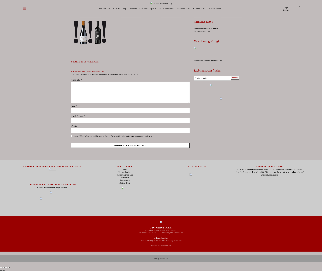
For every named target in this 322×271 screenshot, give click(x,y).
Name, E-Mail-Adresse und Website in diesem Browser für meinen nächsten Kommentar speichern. (113, 136)
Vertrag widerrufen (161, 258)
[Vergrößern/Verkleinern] (1, 267)
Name (74, 106)
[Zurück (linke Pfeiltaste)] (1, 270)
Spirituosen (155, 9)
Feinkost (143, 9)
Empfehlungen (214, 9)
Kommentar (76, 80)
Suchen (235, 78)
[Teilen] (6, 267)
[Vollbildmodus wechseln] (4, 267)
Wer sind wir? (183, 9)
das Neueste (104, 9)
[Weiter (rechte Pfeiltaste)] (4, 270)
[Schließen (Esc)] (9, 267)
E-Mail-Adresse (78, 116)
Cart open (296, 7)
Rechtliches (168, 9)
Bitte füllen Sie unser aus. (208, 60)
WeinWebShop (119, 9)
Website (74, 126)
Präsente (133, 9)
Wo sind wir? (198, 9)
